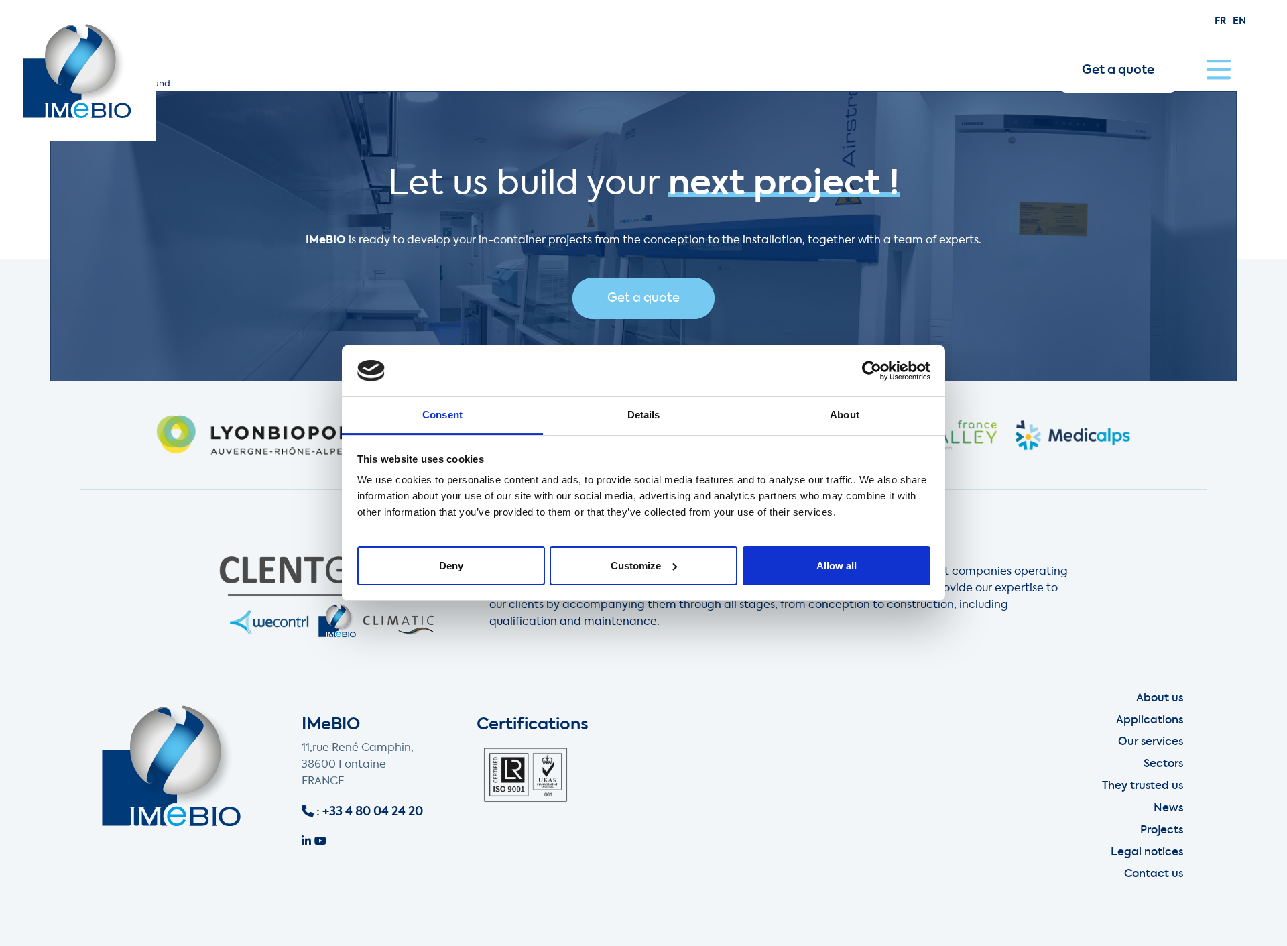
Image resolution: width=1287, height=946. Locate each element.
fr (1220, 21)
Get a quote (1118, 70)
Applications (1149, 720)
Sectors (1163, 764)
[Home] (78, 70)
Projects (1161, 830)
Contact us (1153, 874)
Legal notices (1147, 852)
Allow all (836, 565)
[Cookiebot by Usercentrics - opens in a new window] (871, 371)
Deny (451, 565)
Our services (1150, 742)
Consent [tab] (442, 414)
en (1239, 21)
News (1168, 808)
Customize (636, 565)
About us (1159, 698)
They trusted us (1142, 786)
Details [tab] (643, 414)
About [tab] (844, 414)
